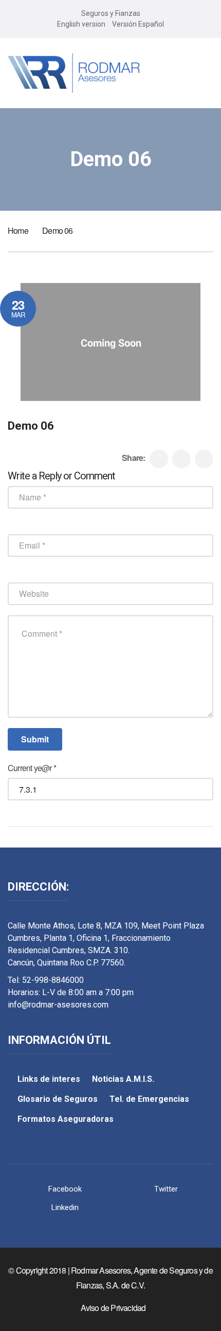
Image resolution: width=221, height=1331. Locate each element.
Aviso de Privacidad (113, 1308)
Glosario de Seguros (57, 1099)
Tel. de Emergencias (149, 1099)
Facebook (65, 1189)
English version (81, 24)
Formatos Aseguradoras (65, 1119)
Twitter (166, 1189)
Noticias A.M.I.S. (123, 1079)
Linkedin (65, 1207)
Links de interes (48, 1079)
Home (18, 230)
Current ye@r (32, 768)
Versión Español (138, 24)
